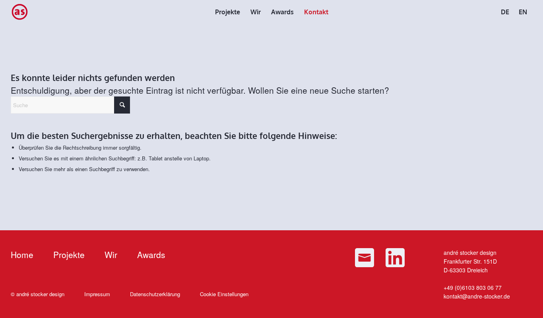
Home (22, 254)
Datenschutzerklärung (155, 294)
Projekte (69, 254)
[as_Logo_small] (19, 12)
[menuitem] (227, 12)
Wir (111, 254)
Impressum (97, 294)
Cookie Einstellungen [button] (224, 294)
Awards (151, 254)
